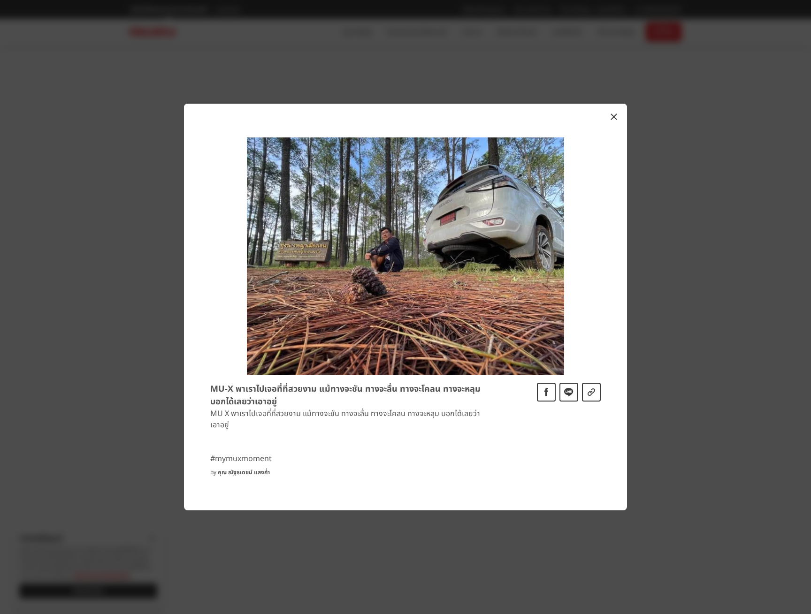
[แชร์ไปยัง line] (568, 392)
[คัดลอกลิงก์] (591, 392)
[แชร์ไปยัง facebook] (546, 392)
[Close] (613, 116)
